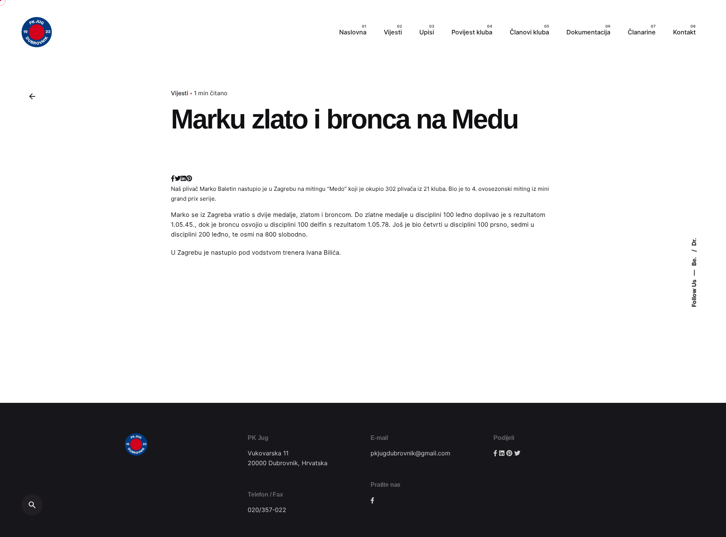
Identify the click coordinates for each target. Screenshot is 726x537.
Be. (694, 260)
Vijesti (179, 93)
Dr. (694, 242)
